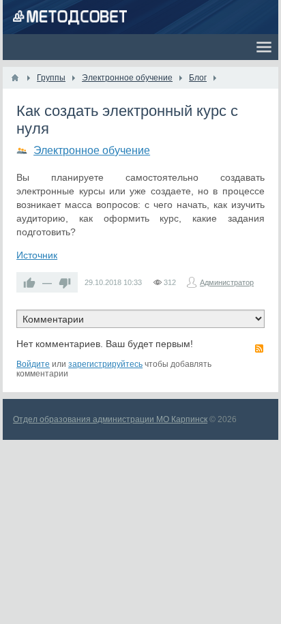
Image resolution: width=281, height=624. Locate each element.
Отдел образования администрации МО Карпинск (110, 419)
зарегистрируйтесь (105, 364)
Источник (36, 255)
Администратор (227, 282)
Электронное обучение (91, 150)
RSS (259, 348)
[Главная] (15, 78)
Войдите (33, 364)
